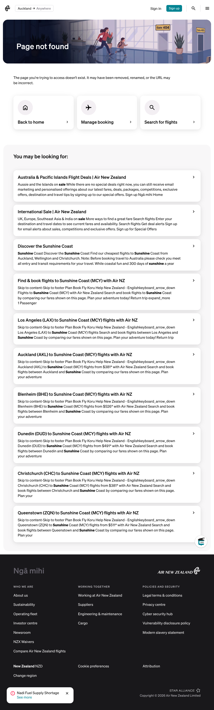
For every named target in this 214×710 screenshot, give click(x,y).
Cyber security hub (158, 614)
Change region (25, 675)
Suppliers (85, 604)
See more (24, 697)
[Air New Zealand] (7, 8)
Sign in (155, 8)
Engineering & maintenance (100, 614)
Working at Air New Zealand (100, 595)
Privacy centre (154, 604)
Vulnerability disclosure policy (166, 623)
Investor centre (25, 623)
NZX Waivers (23, 641)
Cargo (83, 623)
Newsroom (22, 632)
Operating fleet (25, 614)
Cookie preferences (93, 666)
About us (20, 595)
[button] (67, 693)
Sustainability (24, 604)
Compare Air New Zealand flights (39, 651)
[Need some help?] (204, 560)
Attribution (151, 666)
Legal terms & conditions (162, 595)
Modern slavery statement (163, 632)
